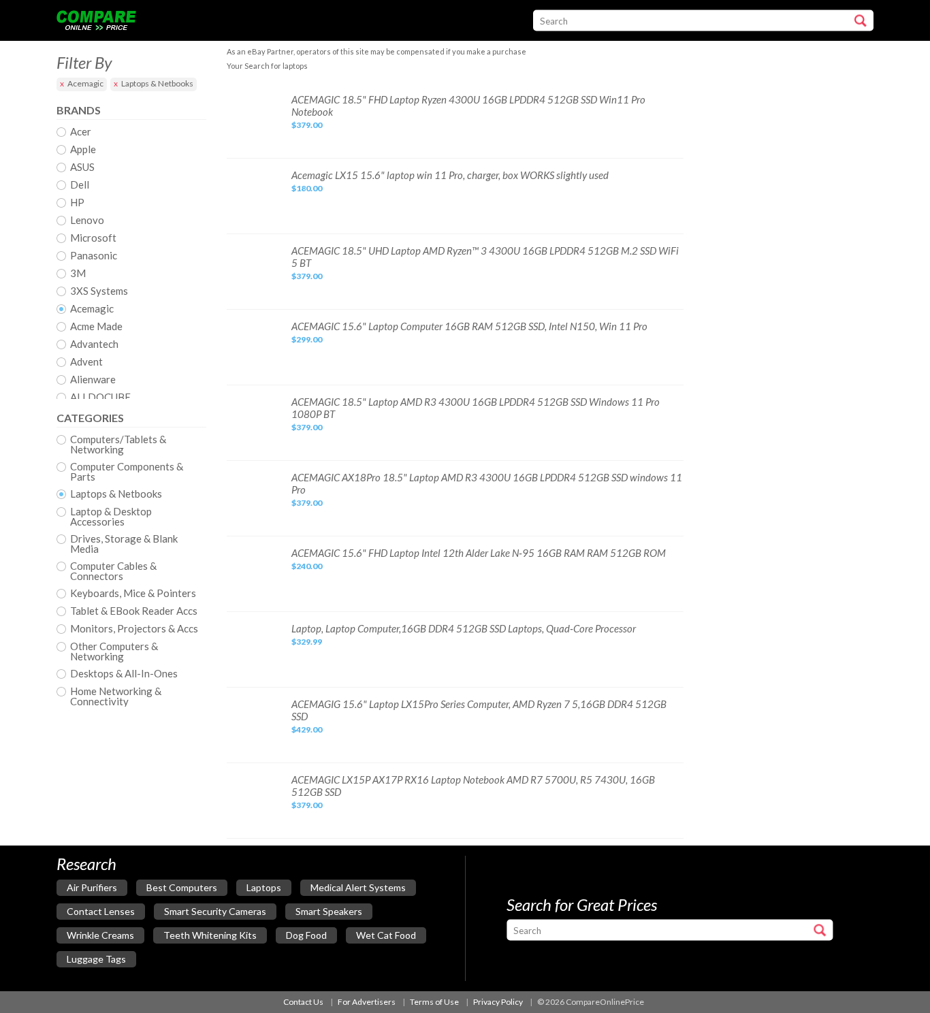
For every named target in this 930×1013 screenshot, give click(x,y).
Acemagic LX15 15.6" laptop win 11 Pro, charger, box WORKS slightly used (450, 175)
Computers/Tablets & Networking (118, 444)
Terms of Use (434, 1002)
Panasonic (93, 256)
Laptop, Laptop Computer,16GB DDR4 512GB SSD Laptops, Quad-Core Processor (463, 628)
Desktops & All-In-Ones (124, 674)
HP (77, 202)
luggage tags (96, 959)
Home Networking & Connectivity (115, 696)
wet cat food (386, 935)
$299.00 (306, 339)
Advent (86, 362)
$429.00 (306, 729)
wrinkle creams (100, 935)
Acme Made (96, 326)
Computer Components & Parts (126, 472)
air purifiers (92, 887)
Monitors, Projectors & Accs (134, 629)
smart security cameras (215, 911)
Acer (80, 132)
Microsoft (93, 238)
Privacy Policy (498, 1002)
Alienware (93, 379)
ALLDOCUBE (100, 397)
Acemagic (85, 83)
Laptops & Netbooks (157, 83)
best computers (181, 887)
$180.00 (306, 188)
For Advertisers (367, 1002)
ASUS (82, 167)
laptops (263, 887)
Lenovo (87, 220)
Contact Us (303, 1002)
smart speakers (328, 911)
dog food (306, 935)
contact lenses (101, 911)
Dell (79, 185)
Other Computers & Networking (114, 651)
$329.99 (306, 642)
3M (78, 273)
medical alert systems (358, 887)
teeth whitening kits (210, 935)
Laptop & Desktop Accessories (111, 516)
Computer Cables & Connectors (113, 571)
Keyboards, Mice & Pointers (133, 593)
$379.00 (306, 125)
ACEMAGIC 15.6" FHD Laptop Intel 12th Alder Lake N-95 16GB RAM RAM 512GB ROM (478, 553)
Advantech (94, 344)
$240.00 (306, 566)
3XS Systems (99, 291)
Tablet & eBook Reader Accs (133, 611)
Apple (83, 149)
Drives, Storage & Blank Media (124, 544)
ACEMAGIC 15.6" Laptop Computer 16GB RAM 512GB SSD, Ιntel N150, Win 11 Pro (469, 326)
